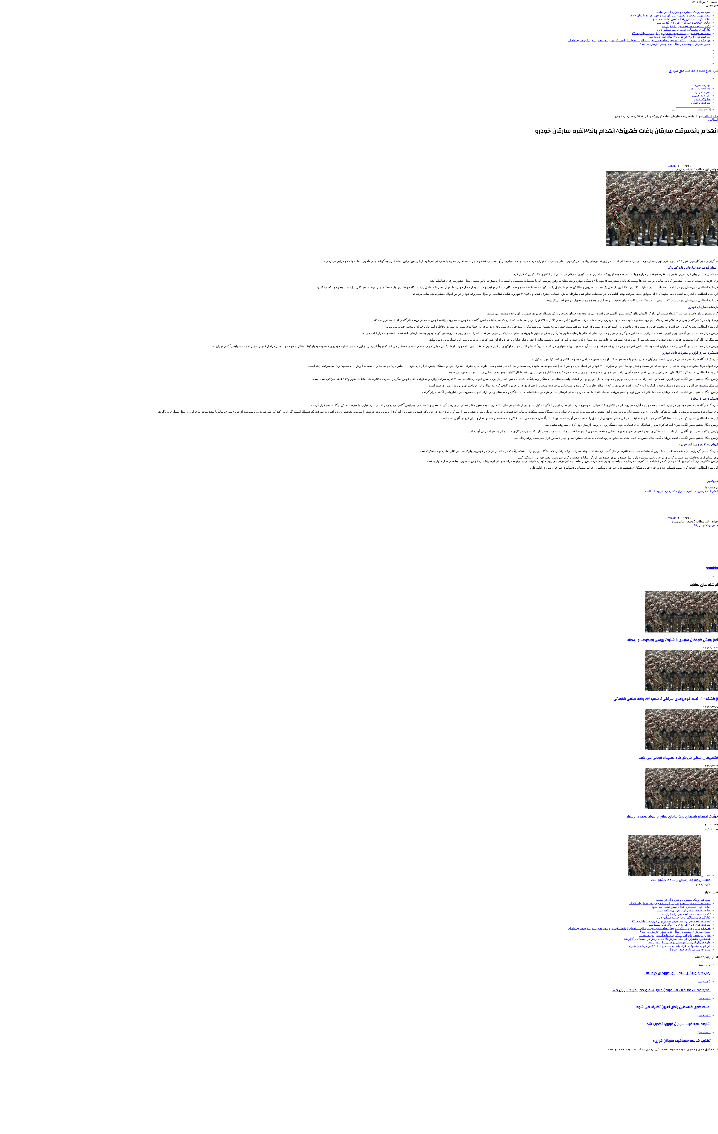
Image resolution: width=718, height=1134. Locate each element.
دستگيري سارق (687, 491)
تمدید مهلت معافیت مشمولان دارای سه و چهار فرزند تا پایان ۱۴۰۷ (670, 15)
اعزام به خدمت (701, 95)
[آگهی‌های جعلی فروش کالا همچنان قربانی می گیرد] (681, 749)
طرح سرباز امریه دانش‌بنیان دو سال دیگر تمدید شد (679, 942)
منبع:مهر (712, 480)
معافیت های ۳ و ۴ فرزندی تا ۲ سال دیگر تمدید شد (680, 36)
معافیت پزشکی (701, 102)
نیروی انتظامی (654, 491)
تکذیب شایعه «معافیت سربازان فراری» (686, 26)
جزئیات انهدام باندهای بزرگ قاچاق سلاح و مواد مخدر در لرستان (672, 816)
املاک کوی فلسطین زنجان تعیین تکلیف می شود (681, 19)
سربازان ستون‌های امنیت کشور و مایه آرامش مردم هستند (675, 935)
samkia (672, 165)
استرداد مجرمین (708, 491)
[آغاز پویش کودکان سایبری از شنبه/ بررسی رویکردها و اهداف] (681, 631)
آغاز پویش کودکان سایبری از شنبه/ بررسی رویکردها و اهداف (672, 640)
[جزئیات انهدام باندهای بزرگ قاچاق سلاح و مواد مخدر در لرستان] (681, 807)
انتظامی (707, 116)
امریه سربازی (702, 92)
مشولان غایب (702, 99)
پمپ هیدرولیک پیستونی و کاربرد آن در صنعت (683, 11)
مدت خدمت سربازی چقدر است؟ (690, 949)
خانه (715, 116)
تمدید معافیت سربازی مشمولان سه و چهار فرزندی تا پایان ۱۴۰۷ (671, 33)
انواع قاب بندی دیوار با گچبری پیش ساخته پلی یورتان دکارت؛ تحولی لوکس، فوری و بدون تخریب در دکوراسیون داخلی (639, 40)
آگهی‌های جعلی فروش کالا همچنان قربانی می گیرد (678, 757)
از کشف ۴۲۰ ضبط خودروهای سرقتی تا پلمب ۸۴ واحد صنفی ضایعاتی (665, 699)
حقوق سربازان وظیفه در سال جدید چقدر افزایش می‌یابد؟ (675, 43)
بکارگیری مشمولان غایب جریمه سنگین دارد (684, 29)
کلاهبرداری (670, 491)
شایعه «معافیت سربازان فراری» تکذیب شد (684, 22)
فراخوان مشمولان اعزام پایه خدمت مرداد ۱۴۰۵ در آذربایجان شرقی (669, 945)
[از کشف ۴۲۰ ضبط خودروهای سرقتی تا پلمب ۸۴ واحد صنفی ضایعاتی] (681, 690)
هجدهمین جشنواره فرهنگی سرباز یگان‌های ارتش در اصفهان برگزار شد (667, 938)
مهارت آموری (702, 84)
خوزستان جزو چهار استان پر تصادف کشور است (681, 880)
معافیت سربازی (701, 88)
